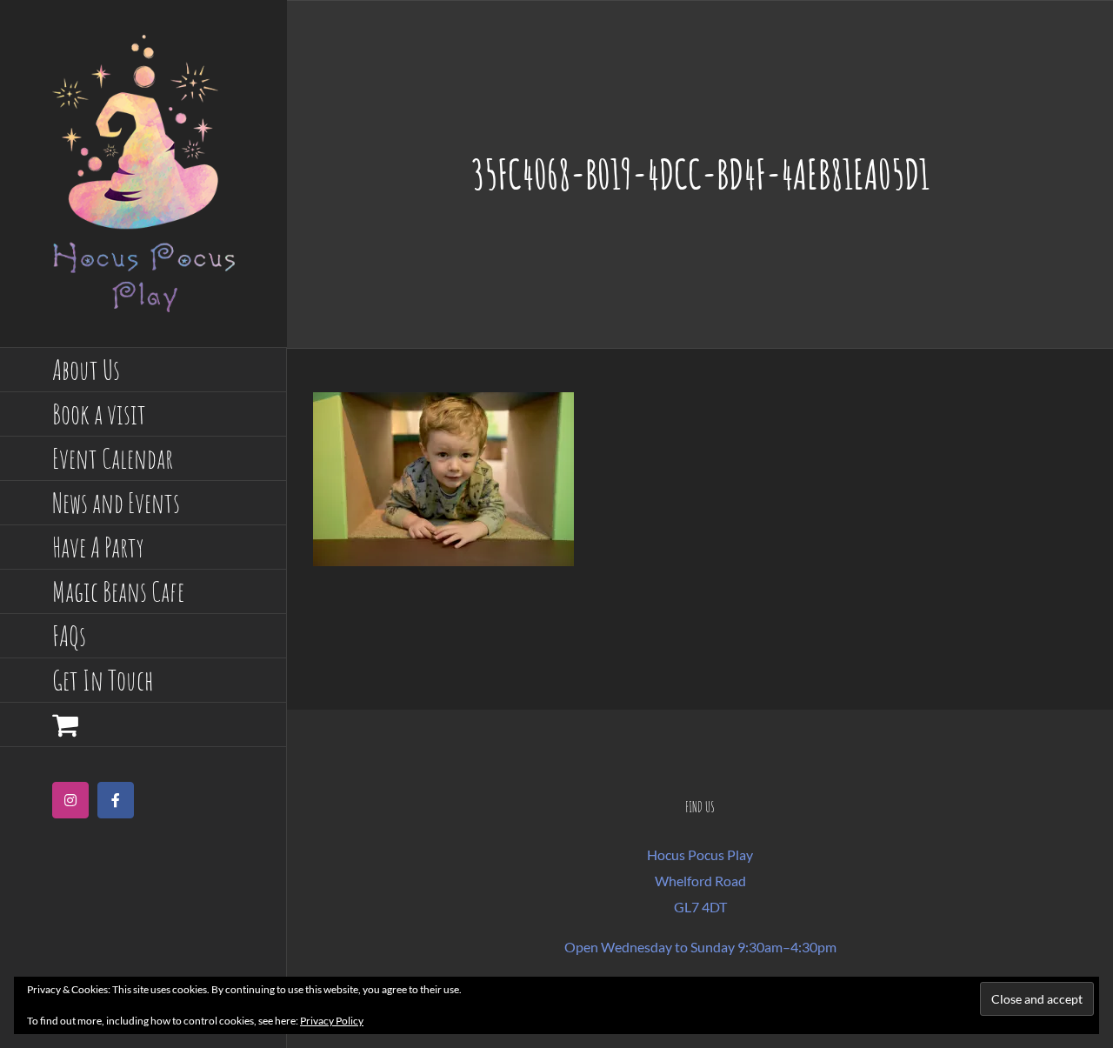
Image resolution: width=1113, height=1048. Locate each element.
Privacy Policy (331, 1020)
